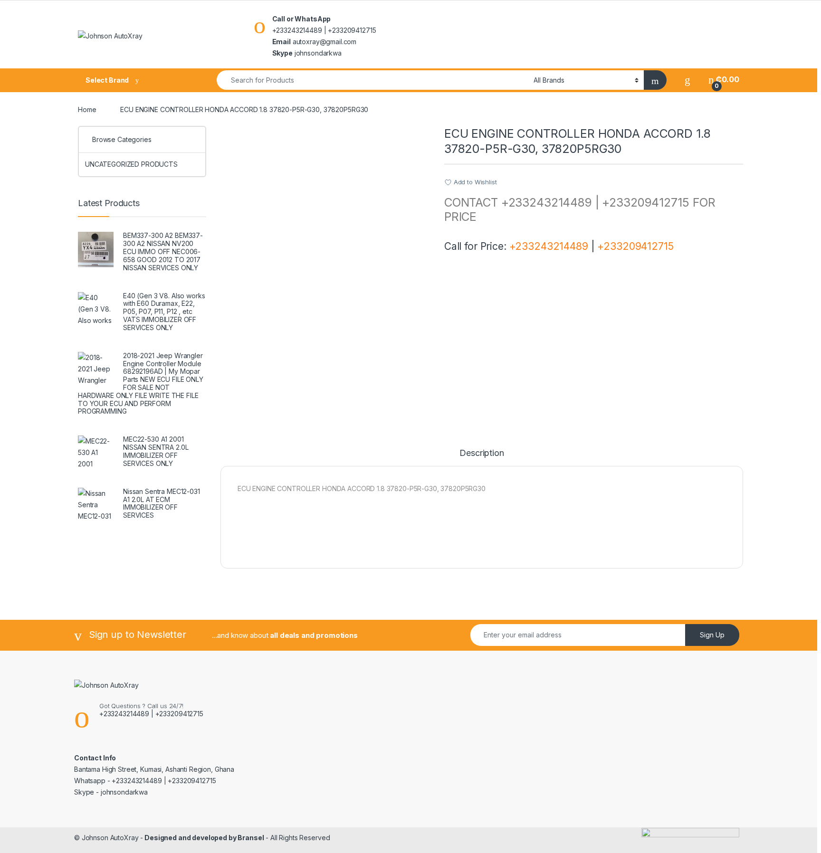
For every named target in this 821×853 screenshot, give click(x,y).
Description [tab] (481, 453)
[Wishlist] (687, 79)
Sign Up (712, 635)
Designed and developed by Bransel (203, 838)
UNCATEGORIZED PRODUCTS (131, 164)
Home (87, 109)
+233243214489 (548, 246)
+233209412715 (635, 246)
